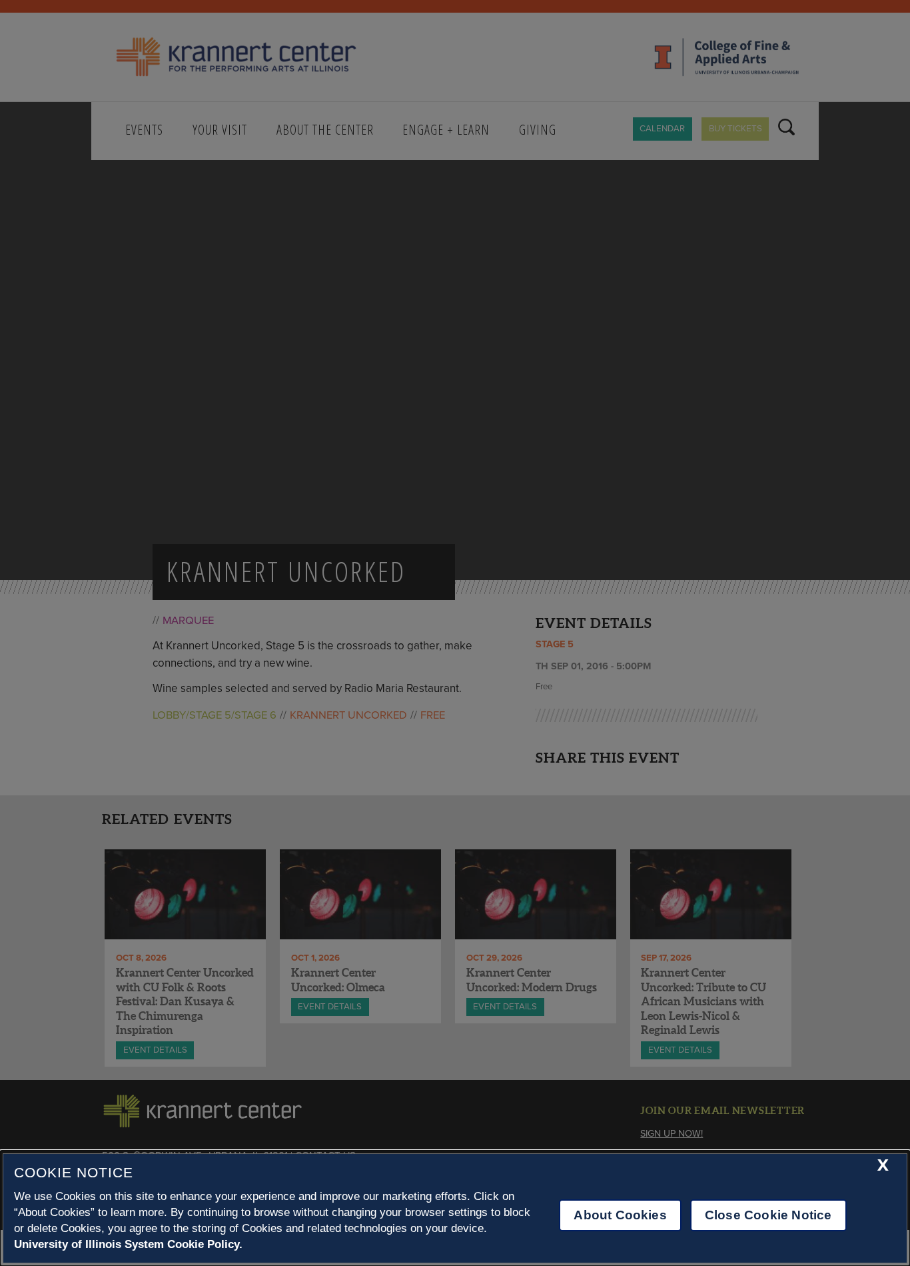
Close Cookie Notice (768, 1215)
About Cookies (620, 1215)
